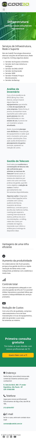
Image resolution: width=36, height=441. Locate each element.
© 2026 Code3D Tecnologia (11, 435)
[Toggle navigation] (4, 9)
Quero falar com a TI (18, 355)
